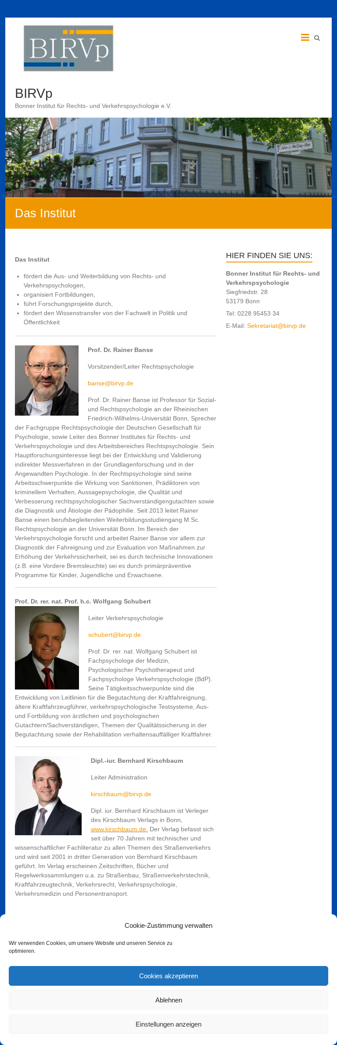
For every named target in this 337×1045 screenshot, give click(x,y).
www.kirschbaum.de (118, 829)
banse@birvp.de (110, 383)
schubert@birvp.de (114, 634)
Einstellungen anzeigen (168, 1024)
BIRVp (34, 93)
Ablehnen (168, 1000)
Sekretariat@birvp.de (276, 325)
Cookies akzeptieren (168, 976)
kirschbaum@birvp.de (121, 793)
